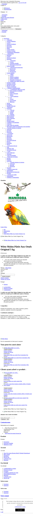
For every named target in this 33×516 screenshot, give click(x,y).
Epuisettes (9, 143)
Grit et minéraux (12, 96)
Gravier (12, 99)
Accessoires (8, 133)
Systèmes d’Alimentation (13, 177)
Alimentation (9, 53)
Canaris (8, 42)
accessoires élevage (11, 150)
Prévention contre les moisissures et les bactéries (18, 126)
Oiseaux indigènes (11, 41)
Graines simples (10, 49)
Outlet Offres (4, 227)
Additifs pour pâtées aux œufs (17, 81)
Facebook (6, 484)
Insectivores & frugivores (15, 67)
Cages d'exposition (11, 155)
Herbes (11, 95)
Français (8, 8)
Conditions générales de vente (11, 472)
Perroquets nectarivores (15, 64)
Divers (8, 144)
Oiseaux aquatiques (11, 86)
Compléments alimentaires (13, 52)
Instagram (6, 485)
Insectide (9, 130)
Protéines (12, 92)
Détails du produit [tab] (8, 288)
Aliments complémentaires (12, 88)
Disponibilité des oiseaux (10, 474)
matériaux (9, 161)
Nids (8, 147)
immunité (9, 119)
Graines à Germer (11, 51)
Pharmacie (8, 107)
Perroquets (9, 47)
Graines (12, 62)
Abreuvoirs (9, 134)
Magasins (6, 460)
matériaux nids (10, 148)
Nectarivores (13, 71)
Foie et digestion (11, 118)
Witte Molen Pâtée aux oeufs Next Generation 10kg (16, 364)
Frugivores (12, 70)
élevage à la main (11, 85)
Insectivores (13, 69)
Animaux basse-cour (10, 169)
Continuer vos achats (6, 27)
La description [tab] (7, 287)
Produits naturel (10, 121)
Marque (2, 267)
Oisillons (12, 114)
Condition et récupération (13, 122)
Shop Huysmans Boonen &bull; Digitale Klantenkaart (17, 453)
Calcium (12, 111)
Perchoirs (9, 137)
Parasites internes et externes (12, 128)
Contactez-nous (5, 422)
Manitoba (8, 40)
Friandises (9, 104)
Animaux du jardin (10, 174)
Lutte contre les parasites (13, 125)
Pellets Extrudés (11, 66)
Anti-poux (9, 129)
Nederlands (8, 9)
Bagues (8, 141)
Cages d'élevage (11, 152)
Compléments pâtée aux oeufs (16, 89)
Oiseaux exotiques (14, 77)
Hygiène (9, 173)
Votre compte (5, 496)
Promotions (6, 38)
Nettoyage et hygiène (11, 156)
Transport (9, 154)
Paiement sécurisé (8, 470)
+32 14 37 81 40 (22, 2)
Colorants (9, 123)
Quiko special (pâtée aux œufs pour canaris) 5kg (15, 405)
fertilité (11, 112)
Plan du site (6, 457)
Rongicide (9, 132)
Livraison (6, 471)
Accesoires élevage (11, 140)
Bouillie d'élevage (11, 106)
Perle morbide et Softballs (16, 90)
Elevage (10, 110)
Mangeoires (9, 136)
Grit (11, 97)
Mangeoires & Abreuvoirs (13, 172)
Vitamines (9, 108)
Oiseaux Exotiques (11, 44)
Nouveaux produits (8, 443)
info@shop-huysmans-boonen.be (13, 433)
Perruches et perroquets (15, 80)
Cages (7, 151)
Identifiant (6, 456)
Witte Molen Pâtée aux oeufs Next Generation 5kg (16, 355)
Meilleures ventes (8, 444)
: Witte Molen (8, 267)
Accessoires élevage (10, 145)
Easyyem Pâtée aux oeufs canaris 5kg (13, 381)
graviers (9, 158)
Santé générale (10, 117)
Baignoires (9, 139)
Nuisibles (9, 167)
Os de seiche (13, 100)
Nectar (8, 103)
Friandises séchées (11, 84)
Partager (6, 284)
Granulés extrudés (14, 63)
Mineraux (12, 101)
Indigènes (9, 55)
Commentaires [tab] (7, 289)
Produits (9, 159)
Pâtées (8, 48)
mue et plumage (10, 115)
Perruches (9, 45)
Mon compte (7, 454)
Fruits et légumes (14, 93)
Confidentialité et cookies (10, 468)
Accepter (20, 510)
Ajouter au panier (5, 276)
